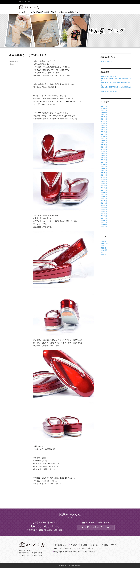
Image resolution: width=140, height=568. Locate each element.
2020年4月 (104, 177)
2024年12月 (104, 123)
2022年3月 (104, 158)
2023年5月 (104, 140)
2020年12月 (104, 171)
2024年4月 (104, 130)
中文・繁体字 (84, 552)
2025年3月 (104, 119)
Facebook (58, 548)
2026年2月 (104, 110)
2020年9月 (104, 173)
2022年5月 (104, 153)
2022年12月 (104, 149)
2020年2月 (104, 181)
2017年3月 (104, 227)
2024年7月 (104, 127)
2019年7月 (104, 190)
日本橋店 (103, 248)
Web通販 (104, 545)
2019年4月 (104, 196)
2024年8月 (104, 125)
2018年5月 (104, 216)
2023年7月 (104, 138)
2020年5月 (104, 175)
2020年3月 (104, 179)
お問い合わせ (70, 548)
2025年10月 (104, 112)
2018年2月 (104, 218)
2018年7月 (104, 211)
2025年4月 (104, 117)
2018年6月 (104, 214)
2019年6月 (104, 192)
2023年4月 (104, 143)
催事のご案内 (105, 243)
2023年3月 (104, 145)
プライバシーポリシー (86, 548)
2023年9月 (104, 136)
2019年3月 (104, 199)
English (66, 552)
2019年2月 (104, 201)
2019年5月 (104, 194)
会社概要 (58, 12)
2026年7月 (104, 106)
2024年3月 (104, 132)
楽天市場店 (104, 250)
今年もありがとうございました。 (29, 55)
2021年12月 (104, 160)
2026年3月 (104, 108)
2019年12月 (104, 183)
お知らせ (11, 64)
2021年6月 (104, 164)
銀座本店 (103, 254)
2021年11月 (104, 162)
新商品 (103, 246)
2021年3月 (104, 168)
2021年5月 (104, 166)
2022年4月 (104, 155)
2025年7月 (104, 115)
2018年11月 (104, 205)
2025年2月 (104, 121)
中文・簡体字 (74, 552)
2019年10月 (104, 186)
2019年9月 (104, 188)
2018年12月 (104, 203)
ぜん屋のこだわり (26, 12)
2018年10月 (104, 207)
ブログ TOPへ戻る (106, 61)
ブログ (76, 12)
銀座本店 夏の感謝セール (109, 76)
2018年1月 (104, 220)
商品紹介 (39, 12)
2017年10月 (104, 224)
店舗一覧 (48, 12)
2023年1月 (104, 147)
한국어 (92, 552)
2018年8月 (104, 209)
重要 (102, 252)
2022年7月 (104, 151)
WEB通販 (68, 12)
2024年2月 (104, 134)
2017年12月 (104, 222)
